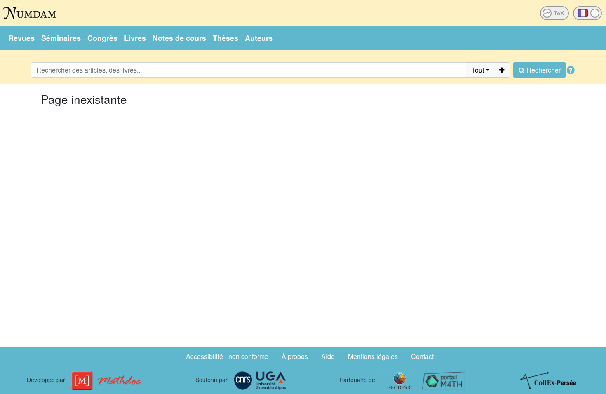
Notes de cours (179, 38)
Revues (21, 38)
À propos (295, 356)
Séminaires (61, 38)
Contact (422, 356)
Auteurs (259, 38)
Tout (477, 70)
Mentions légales (373, 356)
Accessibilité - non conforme (227, 356)
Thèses (225, 38)
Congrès (102, 38)
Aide (328, 356)
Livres (135, 38)
